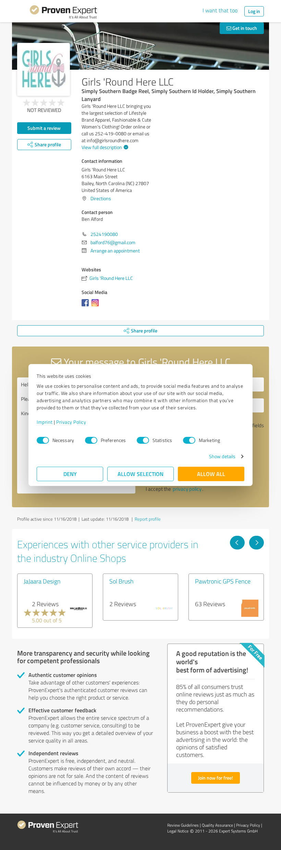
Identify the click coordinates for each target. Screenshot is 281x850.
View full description (102, 147)
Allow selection (140, 474)
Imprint (45, 422)
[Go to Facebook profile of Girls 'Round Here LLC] (86, 306)
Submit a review (44, 128)
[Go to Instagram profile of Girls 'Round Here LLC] (96, 306)
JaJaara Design (42, 581)
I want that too (220, 10)
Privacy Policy (71, 422)
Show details (222, 456)
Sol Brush (121, 581)
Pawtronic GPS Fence (223, 581)
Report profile (148, 519)
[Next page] (256, 542)
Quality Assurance (217, 825)
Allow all (211, 474)
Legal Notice (177, 831)
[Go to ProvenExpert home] (63, 13)
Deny (70, 474)
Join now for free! (215, 777)
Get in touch (244, 28)
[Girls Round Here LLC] (43, 69)
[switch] (91, 440)
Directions (100, 198)
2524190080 (104, 234)
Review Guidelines (183, 825)
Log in (254, 11)
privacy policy (187, 488)
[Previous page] (237, 542)
